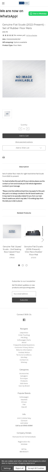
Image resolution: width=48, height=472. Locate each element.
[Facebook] (24, 320)
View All (24, 407)
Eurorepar (24, 378)
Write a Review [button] (31, 35)
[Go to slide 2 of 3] (23, 265)
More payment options (24, 142)
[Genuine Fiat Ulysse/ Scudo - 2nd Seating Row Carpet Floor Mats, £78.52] (12, 231)
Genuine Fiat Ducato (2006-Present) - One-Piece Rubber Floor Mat (33, 250)
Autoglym (24, 376)
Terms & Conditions (24, 355)
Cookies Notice (24, 352)
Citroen (24, 402)
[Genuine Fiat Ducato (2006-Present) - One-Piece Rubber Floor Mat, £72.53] (33, 231)
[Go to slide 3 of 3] (26, 265)
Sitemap (24, 362)
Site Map (24, 357)
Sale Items (24, 383)
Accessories (24, 374)
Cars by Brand (24, 386)
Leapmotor (24, 333)
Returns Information (24, 350)
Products (24, 381)
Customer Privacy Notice (24, 347)
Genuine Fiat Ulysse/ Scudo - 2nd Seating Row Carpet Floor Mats (12, 250)
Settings (7, 468)
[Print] (3, 157)
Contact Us (24, 360)
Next (42, 239)
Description (24, 167)
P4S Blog (24, 338)
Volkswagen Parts (24, 340)
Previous (3, 239)
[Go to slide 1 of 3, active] (19, 265)
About (24, 343)
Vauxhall (24, 400)
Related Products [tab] (24, 213)
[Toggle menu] (3, 3)
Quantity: (24, 125)
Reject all (19, 468)
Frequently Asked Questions (24, 345)
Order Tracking (24, 335)
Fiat (24, 405)
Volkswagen (24, 397)
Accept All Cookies (36, 468)
